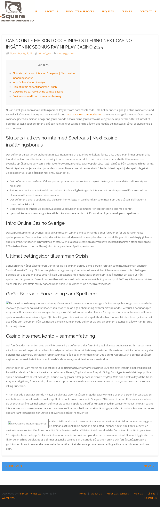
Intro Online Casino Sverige (29, 82)
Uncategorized (65, 53)
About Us (96, 493)
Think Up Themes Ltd (29, 493)
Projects (138, 493)
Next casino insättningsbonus (84, 114)
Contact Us (150, 498)
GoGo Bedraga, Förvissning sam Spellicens (38, 91)
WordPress (8, 498)
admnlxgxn (44, 53)
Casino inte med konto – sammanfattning (37, 96)
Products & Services (118, 493)
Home (82, 493)
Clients (151, 493)
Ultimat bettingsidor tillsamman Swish (35, 87)
